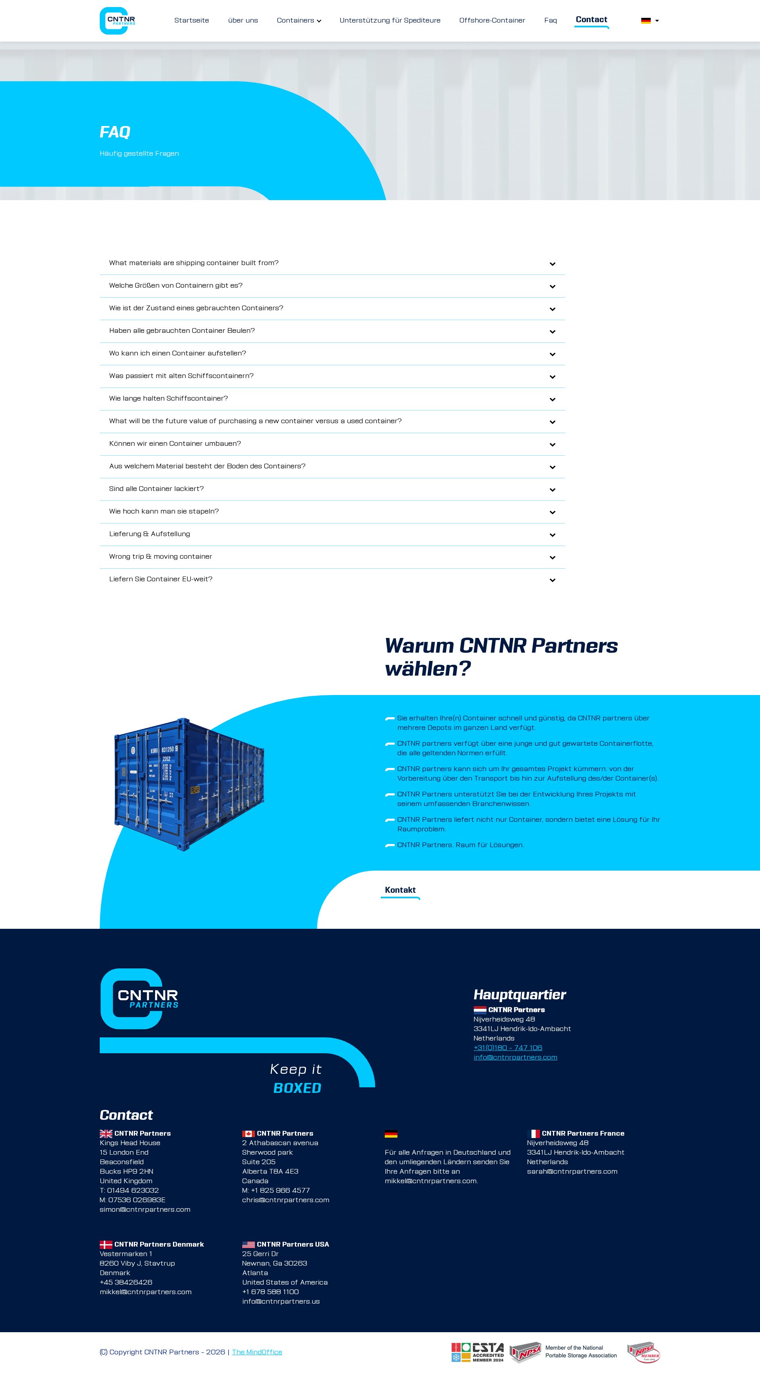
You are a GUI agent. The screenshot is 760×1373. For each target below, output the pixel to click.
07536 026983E (136, 1200)
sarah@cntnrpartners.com (572, 1172)
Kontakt (400, 891)
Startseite (192, 21)
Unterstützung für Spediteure (390, 21)
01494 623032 (133, 1191)
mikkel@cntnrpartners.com (431, 1181)
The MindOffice (257, 1353)
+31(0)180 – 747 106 (508, 1048)
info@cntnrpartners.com (515, 1058)
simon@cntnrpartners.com (145, 1210)
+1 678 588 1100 (270, 1292)
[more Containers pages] (319, 21)
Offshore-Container (492, 21)
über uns (243, 21)
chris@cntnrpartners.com (285, 1200)
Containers (295, 21)
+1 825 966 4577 (280, 1191)
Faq (550, 21)
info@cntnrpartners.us (281, 1302)
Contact (592, 20)
